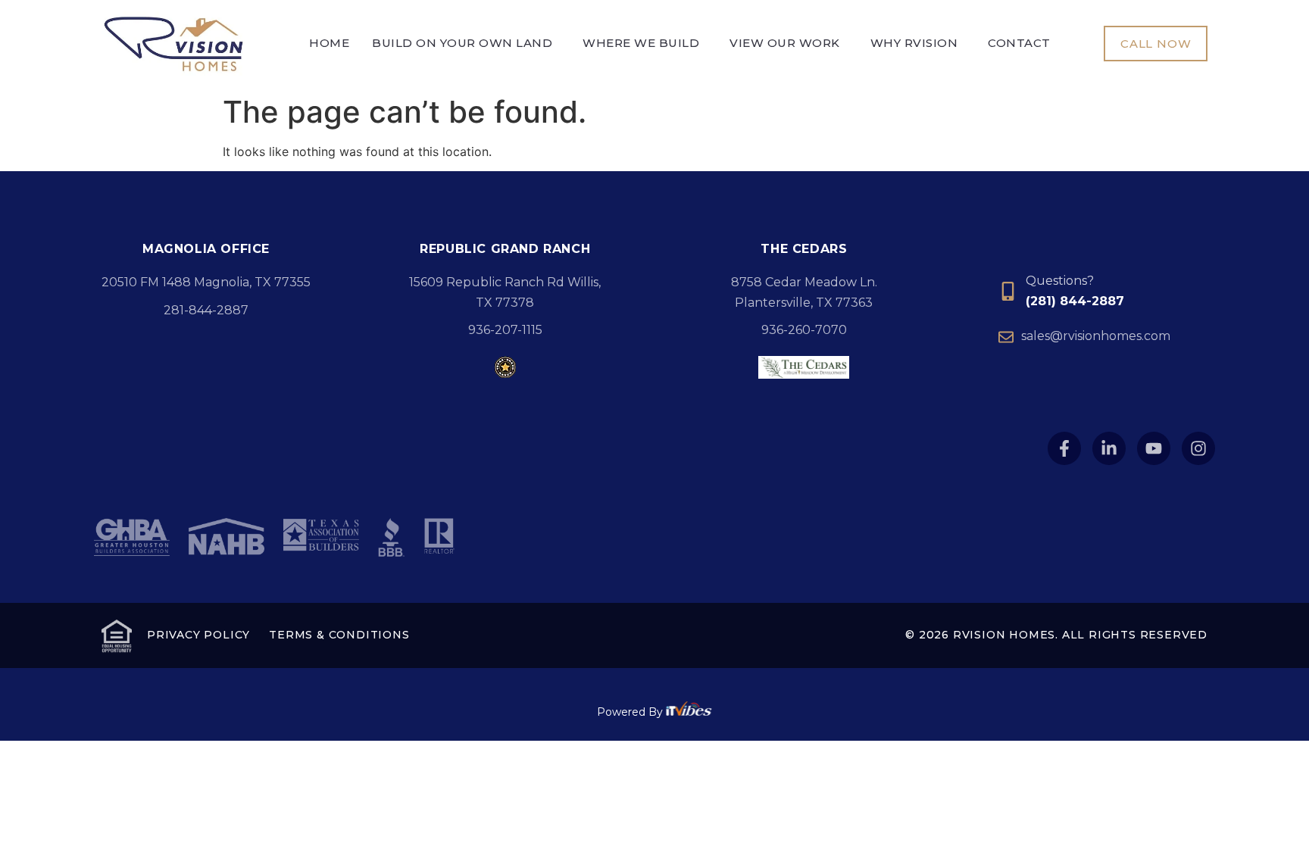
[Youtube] (1153, 448)
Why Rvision (914, 43)
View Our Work (784, 43)
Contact (1019, 43)
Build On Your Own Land (462, 43)
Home (329, 43)
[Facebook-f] (1064, 448)
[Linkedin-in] (1109, 448)
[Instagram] (1198, 448)
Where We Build (641, 43)
